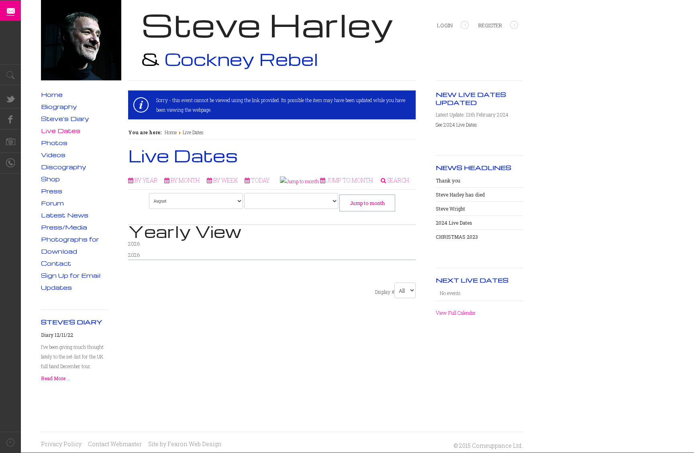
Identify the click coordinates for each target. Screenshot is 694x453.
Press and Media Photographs (10, 142)
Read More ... (55, 378)
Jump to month (367, 203)
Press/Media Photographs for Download (70, 239)
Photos (54, 143)
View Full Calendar (456, 313)
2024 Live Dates (454, 222)
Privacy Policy (61, 444)
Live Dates (60, 131)
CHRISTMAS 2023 (457, 237)
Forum (52, 203)
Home (171, 132)
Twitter (10, 98)
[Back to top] (10, 442)
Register (490, 25)
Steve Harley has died (460, 194)
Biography (59, 106)
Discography (63, 167)
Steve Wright (450, 208)
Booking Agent (10, 163)
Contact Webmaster (115, 444)
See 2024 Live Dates (456, 124)
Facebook (10, 119)
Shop (50, 179)
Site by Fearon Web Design (185, 444)
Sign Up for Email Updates (70, 281)
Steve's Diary (65, 119)
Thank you (448, 180)
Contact (56, 263)
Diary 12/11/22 (57, 335)
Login (445, 25)
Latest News (64, 215)
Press (51, 191)
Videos (53, 155)
